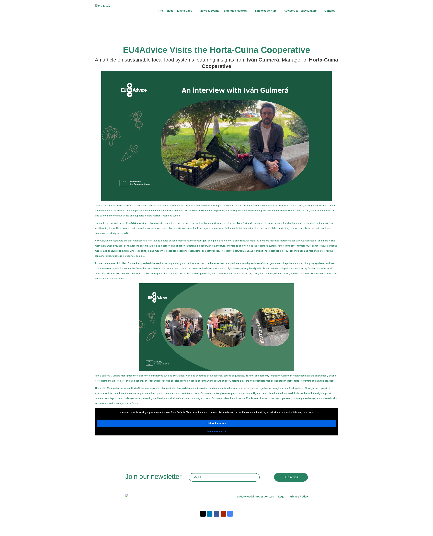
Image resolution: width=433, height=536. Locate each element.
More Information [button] (216, 431)
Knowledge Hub (265, 10)
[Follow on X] (203, 514)
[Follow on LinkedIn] (209, 514)
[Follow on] (230, 514)
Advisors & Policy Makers (300, 10)
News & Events (209, 10)
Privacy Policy (298, 496)
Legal (281, 496)
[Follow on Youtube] (223, 514)
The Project (165, 10)
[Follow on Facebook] (216, 514)
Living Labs (184, 10)
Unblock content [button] (216, 423)
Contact (329, 10)
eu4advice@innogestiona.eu (255, 496)
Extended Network (235, 10)
